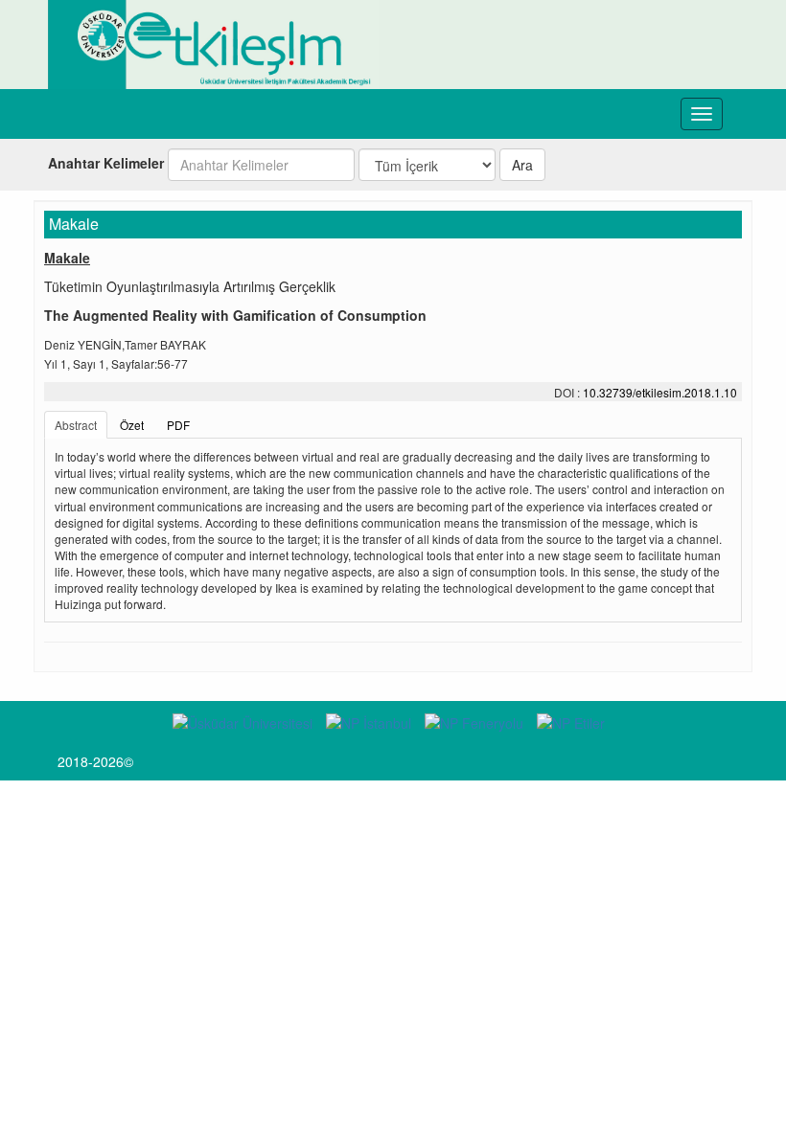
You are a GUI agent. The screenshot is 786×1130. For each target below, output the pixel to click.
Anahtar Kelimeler (106, 162)
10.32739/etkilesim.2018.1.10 (660, 392)
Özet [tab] (132, 425)
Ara (522, 164)
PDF (178, 425)
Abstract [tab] (76, 425)
